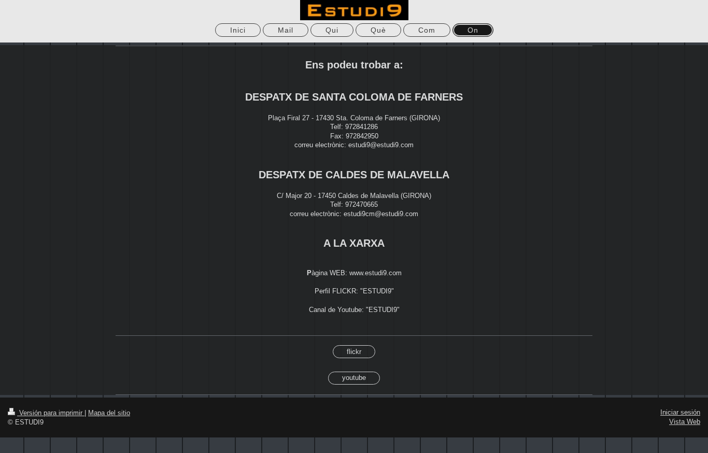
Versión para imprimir (50, 413)
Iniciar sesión (680, 412)
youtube (354, 377)
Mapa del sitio (109, 413)
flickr (354, 352)
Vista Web (684, 422)
